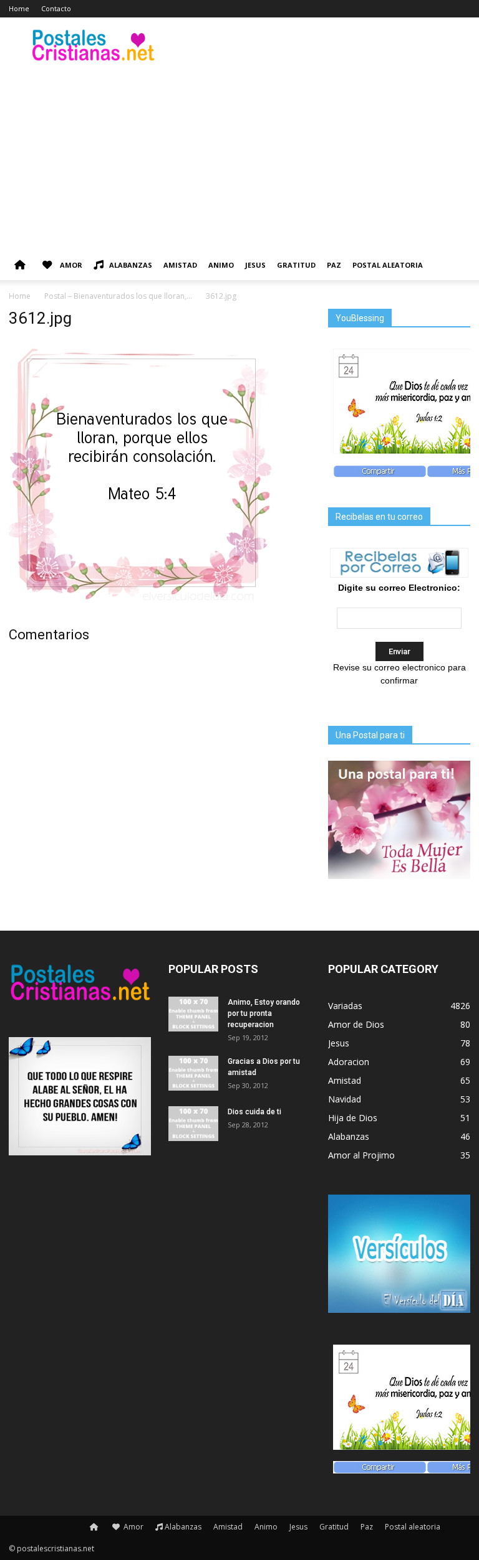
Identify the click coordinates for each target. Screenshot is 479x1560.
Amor (70, 265)
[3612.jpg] (141, 602)
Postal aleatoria (387, 265)
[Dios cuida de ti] (193, 1123)
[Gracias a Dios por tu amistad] (193, 1073)
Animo (221, 265)
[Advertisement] (239, 157)
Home (19, 8)
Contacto (56, 8)
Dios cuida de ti (254, 1111)
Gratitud (296, 265)
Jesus (255, 265)
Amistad (180, 265)
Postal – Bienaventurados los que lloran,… (118, 296)
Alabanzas (130, 265)
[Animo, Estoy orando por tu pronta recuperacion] (193, 1014)
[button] (455, 265)
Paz (334, 265)
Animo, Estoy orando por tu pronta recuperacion (264, 1013)
